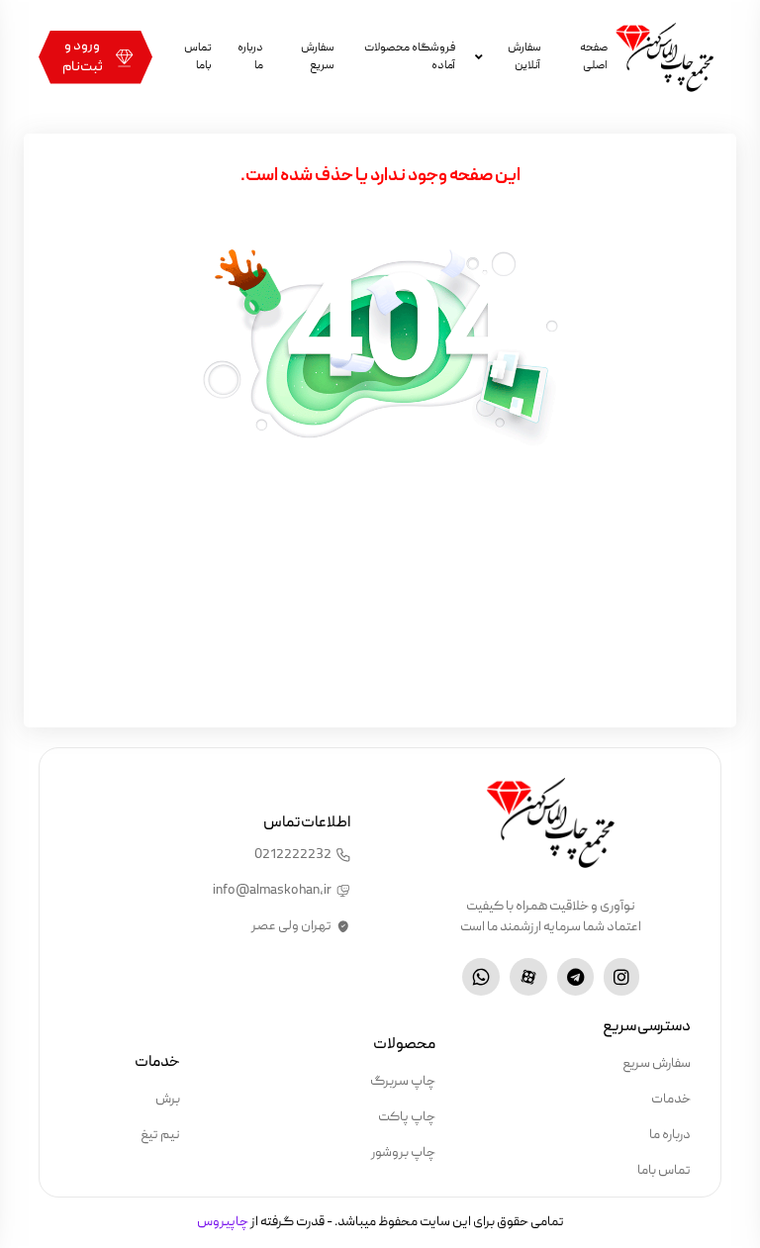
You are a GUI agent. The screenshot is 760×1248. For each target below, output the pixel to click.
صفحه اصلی (594, 57)
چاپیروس (222, 1222)
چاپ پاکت (406, 1117)
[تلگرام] (575, 977)
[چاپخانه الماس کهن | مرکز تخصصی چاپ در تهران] (664, 57)
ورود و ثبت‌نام (82, 57)
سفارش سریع (317, 57)
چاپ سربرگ (402, 1082)
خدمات (671, 1099)
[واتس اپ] (481, 977)
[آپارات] (528, 977)
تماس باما (198, 57)
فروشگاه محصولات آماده (409, 57)
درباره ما (250, 57)
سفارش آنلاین (524, 57)
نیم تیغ (160, 1135)
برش (167, 1099)
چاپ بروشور (403, 1153)
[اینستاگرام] (621, 977)
